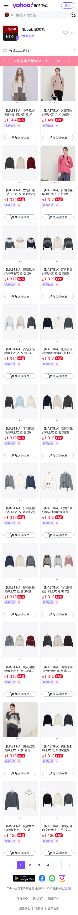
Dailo (72, 60)
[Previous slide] (5, 84)
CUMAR (50, 60)
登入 (67, 5)
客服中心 (22, 898)
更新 (67, 888)
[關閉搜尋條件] (12, 15)
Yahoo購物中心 (30, 5)
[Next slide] (35, 84)
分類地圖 (53, 908)
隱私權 (39, 908)
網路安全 (24, 908)
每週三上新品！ (20, 50)
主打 (6, 60)
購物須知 (53, 898)
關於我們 (38, 898)
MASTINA (61, 60)
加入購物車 (22, 137)
